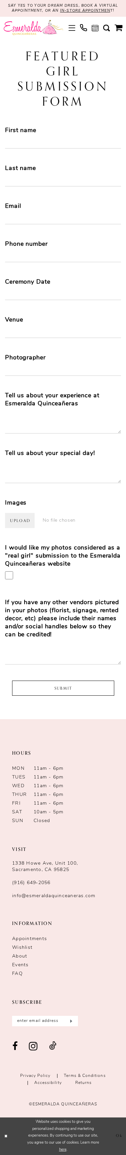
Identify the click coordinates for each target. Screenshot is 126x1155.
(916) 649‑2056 (31, 882)
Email (13, 207)
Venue (14, 320)
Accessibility (48, 1083)
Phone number (26, 244)
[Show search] (106, 27)
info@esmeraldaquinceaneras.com (54, 896)
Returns (83, 1083)
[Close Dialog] (6, 1136)
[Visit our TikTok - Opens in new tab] (53, 1046)
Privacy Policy (35, 1076)
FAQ (17, 973)
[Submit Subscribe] (70, 1021)
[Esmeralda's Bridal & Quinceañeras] (33, 28)
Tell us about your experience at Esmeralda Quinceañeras (52, 400)
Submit (63, 688)
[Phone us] (83, 27)
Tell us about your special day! (50, 454)
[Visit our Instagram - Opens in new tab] (33, 1046)
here (63, 1150)
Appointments (29, 938)
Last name (20, 169)
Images (16, 503)
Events (20, 965)
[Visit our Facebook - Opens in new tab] (15, 1046)
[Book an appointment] (95, 27)
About (19, 956)
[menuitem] (72, 27)
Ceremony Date (27, 282)
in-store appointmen (85, 11)
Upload (20, 520)
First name (20, 131)
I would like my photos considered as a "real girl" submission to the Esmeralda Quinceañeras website (63, 556)
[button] (72, 27)
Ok (119, 1136)
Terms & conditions (85, 1076)
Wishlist (22, 947)
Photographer (25, 358)
